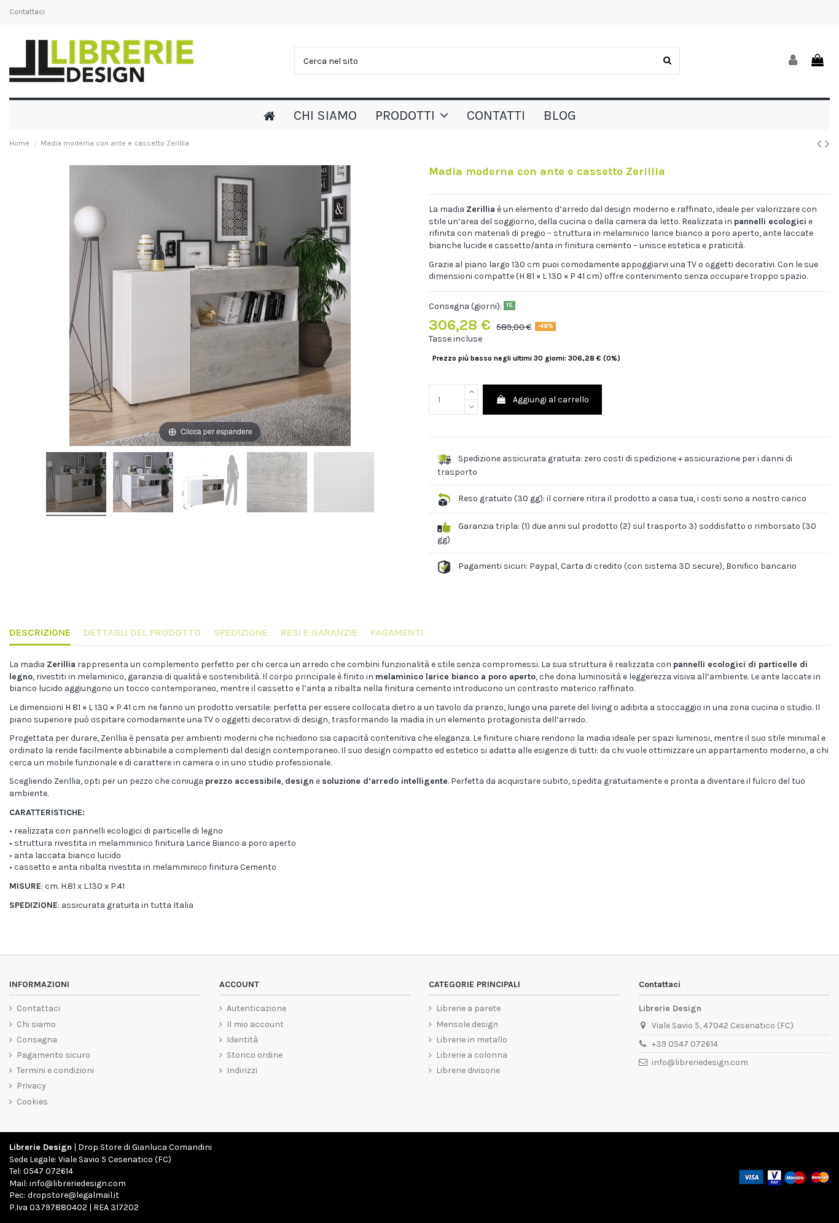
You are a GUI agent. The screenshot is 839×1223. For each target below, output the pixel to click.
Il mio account (255, 1024)
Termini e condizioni (55, 1070)
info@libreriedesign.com (700, 1062)
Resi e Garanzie (319, 632)
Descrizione (40, 632)
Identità (242, 1039)
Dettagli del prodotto (142, 632)
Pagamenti (396, 632)
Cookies (32, 1101)
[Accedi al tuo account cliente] (794, 61)
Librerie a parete (468, 1008)
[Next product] (827, 143)
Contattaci (27, 11)
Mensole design (467, 1024)
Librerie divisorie (468, 1070)
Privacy (31, 1085)
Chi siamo (36, 1024)
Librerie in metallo (471, 1039)
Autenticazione (256, 1008)
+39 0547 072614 (685, 1044)
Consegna (37, 1039)
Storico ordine (255, 1055)
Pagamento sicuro (53, 1055)
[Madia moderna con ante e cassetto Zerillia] (76, 484)
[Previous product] (821, 143)
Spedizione (241, 632)
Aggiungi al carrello (551, 399)
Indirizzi (242, 1070)
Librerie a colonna (471, 1055)
